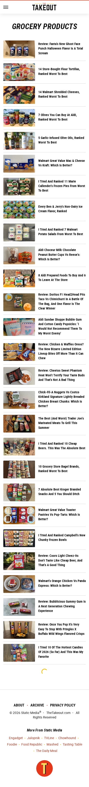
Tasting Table (72, 744)
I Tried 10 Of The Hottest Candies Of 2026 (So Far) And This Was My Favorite (60, 652)
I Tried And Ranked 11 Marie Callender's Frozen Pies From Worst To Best (61, 186)
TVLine (49, 738)
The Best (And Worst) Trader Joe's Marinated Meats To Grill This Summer (61, 423)
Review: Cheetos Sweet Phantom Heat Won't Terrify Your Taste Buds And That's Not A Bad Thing (61, 375)
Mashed (52, 744)
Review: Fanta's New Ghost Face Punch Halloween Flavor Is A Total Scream (60, 48)
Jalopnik (33, 738)
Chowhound (67, 738)
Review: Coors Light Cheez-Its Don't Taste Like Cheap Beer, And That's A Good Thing (60, 560)
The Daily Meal (46, 751)
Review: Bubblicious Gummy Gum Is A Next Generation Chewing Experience (62, 606)
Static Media (30, 713)
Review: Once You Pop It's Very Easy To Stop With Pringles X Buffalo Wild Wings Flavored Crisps (61, 629)
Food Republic (31, 744)
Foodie (12, 744)
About (19, 705)
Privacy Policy (63, 705)
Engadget (16, 738)
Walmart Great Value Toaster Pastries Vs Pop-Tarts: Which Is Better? (59, 514)
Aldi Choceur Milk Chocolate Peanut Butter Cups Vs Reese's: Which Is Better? (59, 254)
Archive (37, 705)
